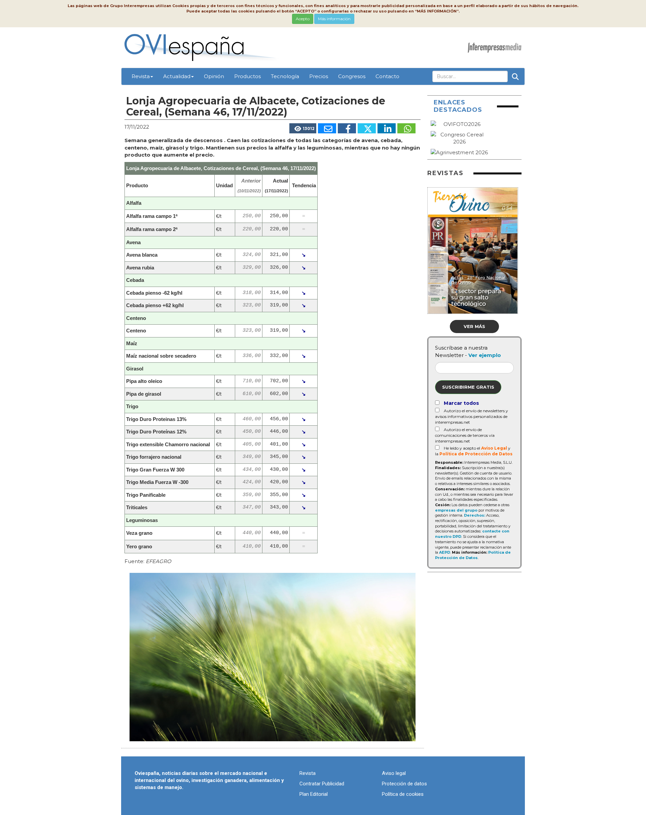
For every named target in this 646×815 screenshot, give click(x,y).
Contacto (387, 76)
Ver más (474, 326)
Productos (247, 76)
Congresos (351, 76)
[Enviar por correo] (327, 128)
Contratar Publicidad (321, 784)
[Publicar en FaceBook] (347, 128)
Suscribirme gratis (468, 387)
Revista (141, 76)
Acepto (303, 18)
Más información (334, 18)
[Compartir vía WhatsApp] (406, 128)
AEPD (444, 552)
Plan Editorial (313, 794)
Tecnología (285, 76)
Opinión (214, 76)
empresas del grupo (456, 510)
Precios (318, 76)
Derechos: (474, 515)
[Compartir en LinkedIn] (387, 128)
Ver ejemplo (484, 355)
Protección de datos (404, 784)
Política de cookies (403, 794)
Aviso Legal (494, 448)
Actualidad (176, 76)
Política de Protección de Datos (475, 453)
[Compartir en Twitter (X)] (367, 128)
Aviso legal (394, 773)
